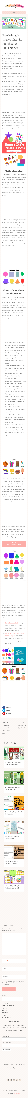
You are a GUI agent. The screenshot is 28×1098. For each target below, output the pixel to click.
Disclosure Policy (8, 1064)
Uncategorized (6, 1017)
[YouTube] (20, 1080)
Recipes (4, 1015)
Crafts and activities (8, 1005)
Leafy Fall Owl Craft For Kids (22, 725)
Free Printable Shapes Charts (14, 544)
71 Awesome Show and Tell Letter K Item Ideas (6, 728)
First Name (5, 1036)
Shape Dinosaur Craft (11, 623)
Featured (4, 1008)
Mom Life (4, 1010)
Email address (6, 1042)
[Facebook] (8, 1080)
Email (5, 968)
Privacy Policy (11, 1068)
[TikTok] (17, 1080)
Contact (19, 1068)
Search (4, 996)
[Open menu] (14, 13)
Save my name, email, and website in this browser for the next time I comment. (14, 983)
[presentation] (14, 753)
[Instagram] (11, 1080)
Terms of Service (20, 1064)
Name (5, 961)
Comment (5, 932)
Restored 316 (17, 1093)
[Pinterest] (14, 1080)
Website (5, 976)
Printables (5, 32)
